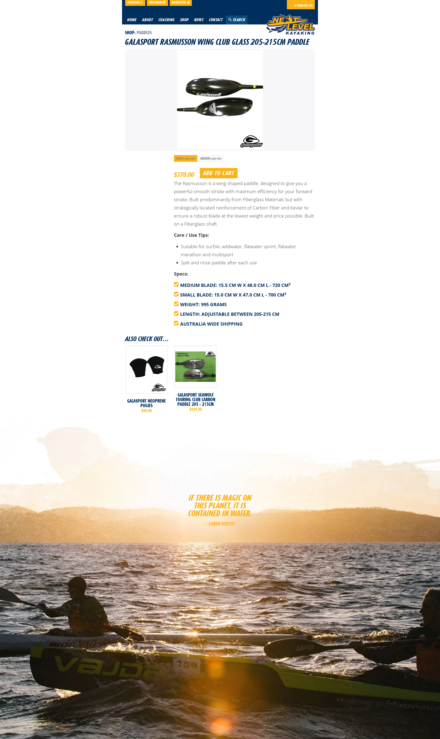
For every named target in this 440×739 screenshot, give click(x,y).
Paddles (144, 32)
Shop (129, 32)
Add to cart (218, 173)
